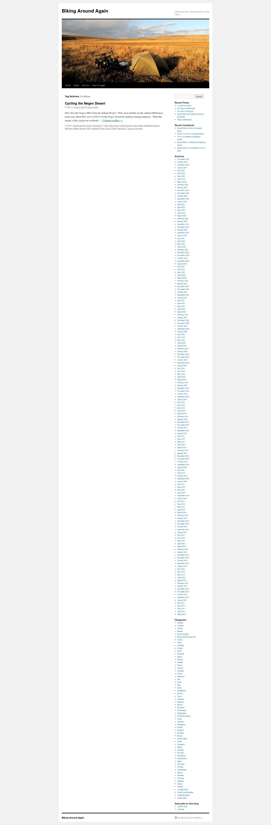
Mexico (180, 704)
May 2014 (181, 506)
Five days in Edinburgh (186, 108)
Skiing (179, 747)
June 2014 (181, 504)
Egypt (179, 656)
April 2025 (181, 179)
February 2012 (182, 583)
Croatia (180, 648)
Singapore (181, 744)
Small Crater (111, 128)
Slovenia (180, 752)
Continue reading (112, 120)
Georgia (180, 668)
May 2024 (181, 210)
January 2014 (182, 518)
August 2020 (182, 331)
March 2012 (181, 580)
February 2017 (182, 450)
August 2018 (182, 399)
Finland (180, 662)
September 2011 (183, 597)
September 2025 (183, 164)
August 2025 (182, 167)
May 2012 (181, 574)
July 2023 (181, 238)
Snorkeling (97, 125)
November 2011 (183, 591)
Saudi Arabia (182, 738)
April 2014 (181, 509)
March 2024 (181, 215)
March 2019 (181, 379)
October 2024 (182, 196)
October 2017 (182, 427)
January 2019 (182, 385)
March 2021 (181, 311)
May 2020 (181, 340)
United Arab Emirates (185, 792)
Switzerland (181, 769)
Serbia (179, 741)
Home (68, 85)
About (76, 85)
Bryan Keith (93, 107)
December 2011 (183, 588)
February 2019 (182, 382)
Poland (179, 727)
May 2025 (181, 176)
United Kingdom (183, 795)
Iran (178, 679)
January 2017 (182, 453)
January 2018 (182, 419)
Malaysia (180, 701)
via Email (180, 809)
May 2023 (181, 244)
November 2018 (183, 391)
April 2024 (181, 213)
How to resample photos (195, 133)
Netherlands (181, 713)
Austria (180, 628)
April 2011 (181, 611)
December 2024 (183, 190)
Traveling (180, 778)
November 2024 (183, 193)
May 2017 (181, 441)
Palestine (180, 721)
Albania (180, 622)
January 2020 (182, 351)
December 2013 (183, 521)
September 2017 (183, 430)
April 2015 (181, 492)
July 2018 (181, 402)
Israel (89, 125)
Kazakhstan (181, 690)
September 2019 (183, 362)
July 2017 (181, 436)
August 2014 (182, 498)
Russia (179, 735)
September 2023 (183, 232)
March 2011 (181, 614)
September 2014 (183, 495)
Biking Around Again (85, 10)
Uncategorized (182, 789)
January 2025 (182, 187)
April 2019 (181, 376)
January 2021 (182, 317)
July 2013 (181, 535)
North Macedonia (183, 716)
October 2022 (182, 258)
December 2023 (183, 224)
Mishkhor (69, 128)
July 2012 (181, 569)
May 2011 (181, 608)
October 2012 (182, 560)
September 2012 (183, 563)
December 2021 (183, 286)
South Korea (182, 758)
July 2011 (181, 603)
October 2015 (182, 475)
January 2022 (182, 283)
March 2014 (181, 512)
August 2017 (182, 433)
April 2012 (181, 577)
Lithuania (180, 699)
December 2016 (183, 456)
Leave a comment (135, 128)
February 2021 (182, 314)
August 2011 (182, 600)
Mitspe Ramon (80, 128)
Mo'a (89, 128)
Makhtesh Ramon (151, 125)
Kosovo (180, 693)
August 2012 (182, 566)
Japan (179, 687)
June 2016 (181, 473)
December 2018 (183, 388)
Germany (180, 670)
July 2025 (181, 170)
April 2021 (181, 309)
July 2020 (181, 334)
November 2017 (183, 424)
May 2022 (181, 272)
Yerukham (121, 128)
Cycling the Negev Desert (85, 103)
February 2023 (182, 249)
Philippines (181, 724)
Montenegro (181, 710)
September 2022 (183, 261)
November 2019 (183, 357)
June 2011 (181, 605)
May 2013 (181, 540)
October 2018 (182, 393)
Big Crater (114, 125)
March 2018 (181, 413)
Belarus (180, 631)
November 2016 (183, 458)
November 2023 (183, 227)
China (179, 642)
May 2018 (181, 408)
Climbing (180, 645)
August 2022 (182, 263)
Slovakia (180, 750)
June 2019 (181, 371)
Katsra (140, 125)
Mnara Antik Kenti (184, 119)
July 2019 (181, 368)
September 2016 (183, 464)
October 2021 (182, 292)
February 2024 (182, 218)
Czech (179, 651)
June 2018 (181, 405)
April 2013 (181, 543)
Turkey (179, 783)
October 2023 (182, 229)
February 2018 (182, 416)
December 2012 (183, 555)
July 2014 (181, 501)
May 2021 (181, 306)
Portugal (180, 730)
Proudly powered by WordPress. (190, 817)
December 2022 (183, 252)
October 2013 (182, 526)
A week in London (184, 105)
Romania (180, 733)
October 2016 (182, 461)
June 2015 (181, 487)
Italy (179, 685)
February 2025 (182, 184)
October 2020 (182, 326)
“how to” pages (98, 85)
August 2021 (182, 297)
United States (182, 798)
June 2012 (181, 571)
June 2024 (181, 207)
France (179, 665)
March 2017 (181, 447)
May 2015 (181, 489)
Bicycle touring (79, 125)
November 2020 (183, 323)
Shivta (102, 128)
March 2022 (181, 278)
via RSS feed (182, 806)
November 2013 (183, 523)
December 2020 (183, 320)
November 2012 (183, 557)
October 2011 (182, 594)
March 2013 (181, 546)
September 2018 (183, 396)
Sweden (180, 766)
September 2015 (183, 478)
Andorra (180, 625)
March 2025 (181, 181)
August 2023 (182, 235)
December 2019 (183, 354)
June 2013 (181, 538)
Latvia (179, 696)
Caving (180, 639)
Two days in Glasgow (185, 111)
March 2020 (181, 345)
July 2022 (181, 266)
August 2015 (182, 481)
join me (85, 85)
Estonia (180, 659)
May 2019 (181, 374)
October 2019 (182, 359)
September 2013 (183, 529)
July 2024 (181, 204)
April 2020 (181, 343)
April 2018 (181, 410)
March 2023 (181, 246)
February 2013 (182, 549)
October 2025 (182, 162)
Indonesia (180, 676)
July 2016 (181, 470)
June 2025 (181, 173)
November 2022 (183, 255)
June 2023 (181, 241)
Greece (179, 673)
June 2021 (181, 303)
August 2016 (182, 467)
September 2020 (183, 328)
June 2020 (181, 337)
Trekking (180, 781)
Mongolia (180, 707)
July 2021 (181, 300)
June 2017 (181, 439)
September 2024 (183, 198)
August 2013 (182, 532)
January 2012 (182, 586)
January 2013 (182, 552)
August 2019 (182, 365)
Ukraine (180, 786)
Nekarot (95, 128)
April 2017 (181, 444)
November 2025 (183, 159)
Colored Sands (126, 125)
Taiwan (180, 772)
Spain (179, 761)
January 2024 (182, 221)
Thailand (180, 775)
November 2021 (183, 289)
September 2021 (183, 294)
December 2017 (183, 422)
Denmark (180, 653)
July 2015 (181, 484)
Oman (179, 718)
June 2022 (181, 269)
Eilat (135, 125)
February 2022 (182, 280)
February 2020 (182, 348)
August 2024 (182, 201)
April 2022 (181, 275)
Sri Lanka (180, 764)
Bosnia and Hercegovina (186, 636)
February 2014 (182, 515)
